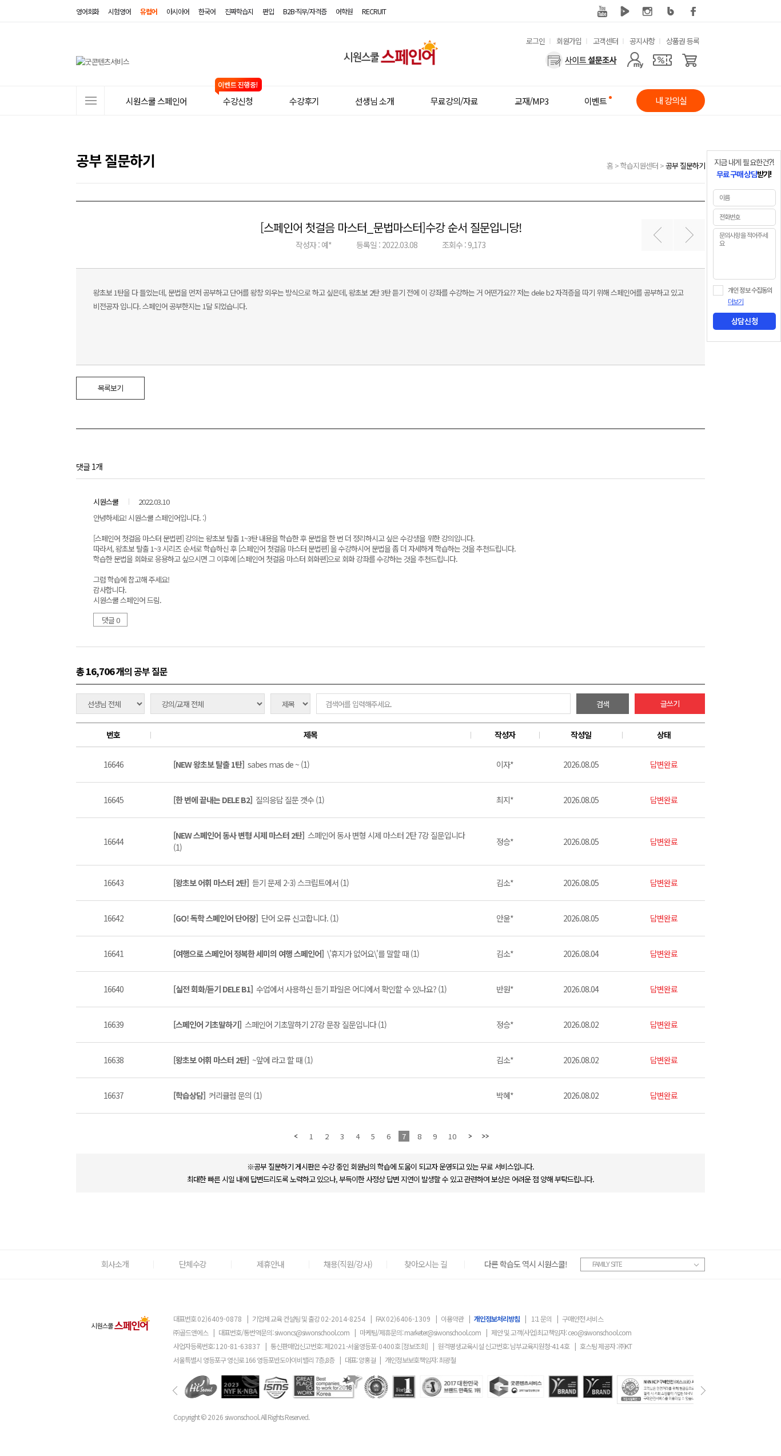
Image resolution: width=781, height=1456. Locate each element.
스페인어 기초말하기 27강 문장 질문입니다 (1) (279, 1024)
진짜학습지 (239, 11)
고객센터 (605, 40)
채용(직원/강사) (348, 1264)
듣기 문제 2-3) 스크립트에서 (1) (261, 882)
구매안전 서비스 (582, 1318)
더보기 (735, 302)
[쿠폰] (662, 60)
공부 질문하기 (685, 165)
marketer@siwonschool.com (442, 1332)
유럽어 (148, 11)
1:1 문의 (541, 1318)
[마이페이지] (634, 60)
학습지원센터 (639, 165)
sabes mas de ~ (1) (241, 764)
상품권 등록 (682, 40)
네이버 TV (624, 11)
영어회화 (87, 11)
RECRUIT (374, 11)
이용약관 (452, 1318)
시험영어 (119, 11)
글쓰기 (669, 703)
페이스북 (693, 11)
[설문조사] (581, 60)
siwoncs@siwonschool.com (311, 1332)
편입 (268, 11)
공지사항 (642, 40)
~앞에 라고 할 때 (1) (243, 1060)
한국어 (207, 11)
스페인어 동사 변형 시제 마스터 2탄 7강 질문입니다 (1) (319, 841)
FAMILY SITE (607, 1263)
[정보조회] (414, 1346)
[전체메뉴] (90, 100)
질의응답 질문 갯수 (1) (248, 799)
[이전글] (657, 234)
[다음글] (689, 234)
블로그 (670, 11)
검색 (602, 704)
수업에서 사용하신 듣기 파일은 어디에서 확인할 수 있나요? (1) (310, 989)
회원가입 (568, 40)
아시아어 (177, 11)
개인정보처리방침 (497, 1318)
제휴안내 (270, 1264)
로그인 (535, 40)
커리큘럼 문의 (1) (217, 1095)
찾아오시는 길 (425, 1264)
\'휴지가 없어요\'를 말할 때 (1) (296, 953)
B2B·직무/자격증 (304, 11)
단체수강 (192, 1264)
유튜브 (602, 11)
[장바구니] (689, 60)
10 (452, 1136)
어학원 (344, 11)
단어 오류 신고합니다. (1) (255, 918)
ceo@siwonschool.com (599, 1332)
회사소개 (115, 1264)
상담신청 (744, 321)
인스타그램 (647, 11)
